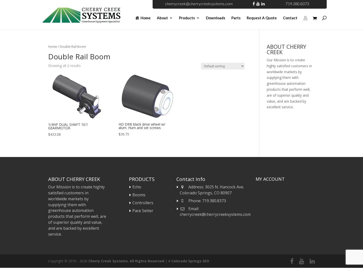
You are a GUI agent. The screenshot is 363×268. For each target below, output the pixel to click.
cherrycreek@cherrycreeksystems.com (199, 3)
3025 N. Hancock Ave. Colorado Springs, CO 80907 (212, 190)
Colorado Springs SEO (190, 261)
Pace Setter (142, 210)
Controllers (142, 202)
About (162, 18)
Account (305, 24)
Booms (138, 195)
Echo (136, 187)
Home (52, 46)
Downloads (215, 18)
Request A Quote (262, 18)
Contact (290, 18)
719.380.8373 (297, 3)
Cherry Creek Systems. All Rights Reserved (126, 261)
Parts (236, 18)
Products (187, 18)
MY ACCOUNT (270, 179)
